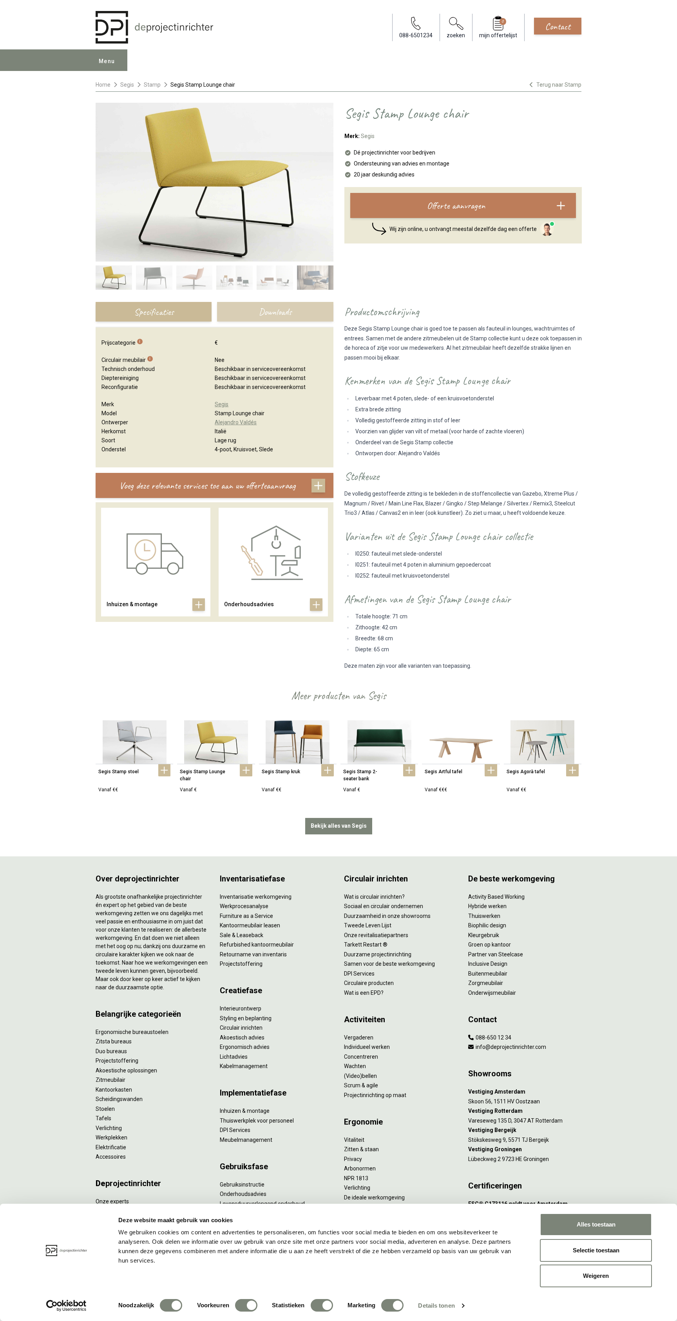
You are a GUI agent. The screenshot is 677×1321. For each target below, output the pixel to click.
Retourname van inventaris (253, 954)
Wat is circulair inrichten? (374, 897)
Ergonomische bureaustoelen (132, 1032)
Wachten (355, 1066)
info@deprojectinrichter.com (510, 1047)
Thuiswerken (484, 916)
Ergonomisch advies (245, 1047)
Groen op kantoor (489, 944)
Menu (107, 61)
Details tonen (436, 1305)
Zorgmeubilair (485, 983)
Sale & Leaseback (241, 935)
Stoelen (105, 1109)
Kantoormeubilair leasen (250, 925)
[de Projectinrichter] (154, 27)
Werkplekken (111, 1137)
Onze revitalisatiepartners (376, 935)
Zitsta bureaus (114, 1041)
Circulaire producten (369, 983)
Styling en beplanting (246, 1018)
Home (103, 85)
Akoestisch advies (242, 1037)
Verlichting (109, 1128)
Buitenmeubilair (487, 973)
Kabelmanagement (244, 1066)
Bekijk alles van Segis (339, 826)
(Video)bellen (360, 1076)
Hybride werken (487, 906)
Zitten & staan (361, 1149)
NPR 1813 (356, 1178)
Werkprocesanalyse (244, 906)
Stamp (152, 85)
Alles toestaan (596, 1224)
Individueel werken (367, 1047)
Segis (127, 85)
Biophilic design (487, 925)
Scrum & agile (361, 1085)
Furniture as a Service (246, 916)
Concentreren (361, 1057)
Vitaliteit (354, 1140)
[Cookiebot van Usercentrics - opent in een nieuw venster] (66, 1306)
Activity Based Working (496, 897)
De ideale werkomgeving (374, 1197)
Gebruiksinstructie (242, 1184)
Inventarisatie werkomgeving (255, 897)
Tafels (103, 1118)
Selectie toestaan (596, 1250)
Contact (557, 26)
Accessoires (111, 1157)
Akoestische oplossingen (126, 1070)
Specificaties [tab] (154, 312)
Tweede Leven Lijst (367, 925)
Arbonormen (360, 1168)
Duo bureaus (111, 1051)
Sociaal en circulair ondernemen (383, 906)
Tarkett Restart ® (365, 944)
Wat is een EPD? (364, 993)
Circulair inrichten (241, 1028)
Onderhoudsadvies (243, 1194)
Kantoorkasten (114, 1090)
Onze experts (112, 1201)
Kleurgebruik (483, 935)
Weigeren (596, 1275)
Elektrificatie (111, 1147)
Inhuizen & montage (245, 1111)
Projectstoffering (117, 1061)
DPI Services (235, 1130)
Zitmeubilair (110, 1080)
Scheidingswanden (119, 1099)
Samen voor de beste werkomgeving (389, 964)
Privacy (353, 1159)
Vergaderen (358, 1037)
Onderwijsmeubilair (492, 993)
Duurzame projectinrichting (377, 954)
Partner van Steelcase (495, 954)
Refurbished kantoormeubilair (257, 944)
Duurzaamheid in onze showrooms (387, 916)
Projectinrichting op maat (375, 1095)
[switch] (246, 1305)
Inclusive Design (487, 964)
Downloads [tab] (275, 312)
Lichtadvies (234, 1057)
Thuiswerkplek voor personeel (257, 1120)
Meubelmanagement (246, 1140)
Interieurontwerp (240, 1008)
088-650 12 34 (492, 1037)
